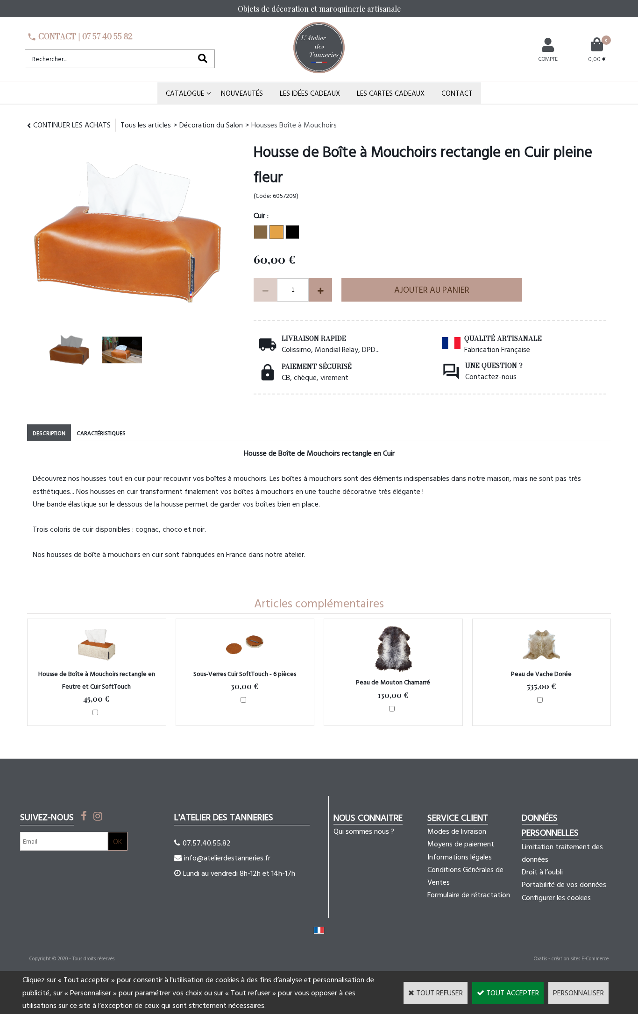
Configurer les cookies (556, 897)
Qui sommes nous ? (363, 831)
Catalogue (185, 93)
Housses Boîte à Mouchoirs (294, 124)
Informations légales (459, 856)
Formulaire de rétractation (468, 894)
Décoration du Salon (211, 124)
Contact (457, 93)
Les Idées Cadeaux (310, 93)
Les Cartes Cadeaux (391, 93)
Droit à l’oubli (542, 871)
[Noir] (292, 232)
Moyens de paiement (460, 843)
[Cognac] (276, 232)
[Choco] (260, 232)
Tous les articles (146, 124)
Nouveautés (242, 93)
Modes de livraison (456, 831)
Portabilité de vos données (564, 884)
